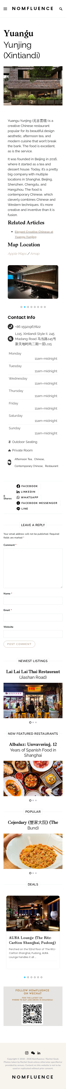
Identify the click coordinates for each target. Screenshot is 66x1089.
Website (8, 627)
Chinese (39, 459)
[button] (21, 307)
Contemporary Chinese (29, 466)
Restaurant (51, 466)
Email (8, 610)
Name (8, 593)
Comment (10, 545)
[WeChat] (33, 1052)
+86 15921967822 (28, 327)
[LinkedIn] (38, 1052)
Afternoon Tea (23, 459)
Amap (34, 253)
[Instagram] (26, 1052)
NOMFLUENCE (33, 8)
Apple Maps (17, 253)
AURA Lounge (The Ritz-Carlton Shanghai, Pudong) (32, 940)
